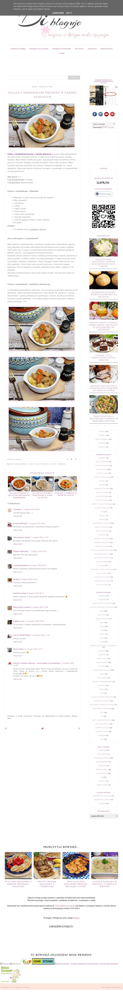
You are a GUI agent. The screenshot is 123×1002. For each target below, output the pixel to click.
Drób (102, 611)
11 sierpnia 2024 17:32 (40, 635)
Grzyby (102, 626)
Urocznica (17, 509)
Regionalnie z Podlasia (102, 795)
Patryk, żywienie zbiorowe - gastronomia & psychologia (36, 663)
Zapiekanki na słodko (102, 581)
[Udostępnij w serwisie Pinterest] (75, 459)
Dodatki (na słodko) (102, 488)
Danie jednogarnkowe (18, 464)
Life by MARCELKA (22, 635)
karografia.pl (116, 987)
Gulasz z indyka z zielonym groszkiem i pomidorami (19, 495)
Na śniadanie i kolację (101, 523)
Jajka (102, 630)
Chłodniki (102, 599)
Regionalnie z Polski (102, 799)
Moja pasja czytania (21, 607)
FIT (102, 777)
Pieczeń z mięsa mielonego (102, 681)
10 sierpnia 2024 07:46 (35, 621)
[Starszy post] (79, 728)
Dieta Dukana (102, 754)
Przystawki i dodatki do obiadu (102, 704)
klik (25, 301)
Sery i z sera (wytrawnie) (102, 720)
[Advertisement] (48, 62)
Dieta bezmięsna (102, 761)
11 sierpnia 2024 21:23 (33, 649)
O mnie (61, 53)
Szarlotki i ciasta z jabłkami (102, 569)
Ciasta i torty (101, 469)
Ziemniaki (62, 464)
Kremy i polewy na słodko (102, 504)
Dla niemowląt (102, 773)
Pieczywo (102, 685)
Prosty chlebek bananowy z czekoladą (47, 884)
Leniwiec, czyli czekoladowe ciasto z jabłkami (103, 357)
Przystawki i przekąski (102, 708)
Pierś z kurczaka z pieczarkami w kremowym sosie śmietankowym (103, 418)
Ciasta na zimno (102, 473)
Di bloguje (18, 987)
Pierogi (102, 689)
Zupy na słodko (102, 584)
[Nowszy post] (5, 728)
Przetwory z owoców (102, 557)
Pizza (103, 693)
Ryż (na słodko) (102, 561)
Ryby (102, 712)
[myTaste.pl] (15, 964)
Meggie (16, 579)
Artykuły (79, 48)
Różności (102, 447)
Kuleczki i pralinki (102, 508)
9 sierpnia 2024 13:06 (39, 607)
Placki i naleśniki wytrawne (102, 697)
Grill (102, 622)
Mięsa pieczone (42, 464)
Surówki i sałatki (102, 727)
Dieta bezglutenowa (101, 758)
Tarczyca (102, 781)
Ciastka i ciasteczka (102, 477)
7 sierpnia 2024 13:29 (39, 537)
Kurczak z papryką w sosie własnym (66, 494)
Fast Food (102, 615)
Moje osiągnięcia (102, 439)
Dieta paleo (102, 765)
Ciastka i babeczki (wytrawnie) (102, 607)
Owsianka (102, 534)
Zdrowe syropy (102, 785)
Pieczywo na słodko (102, 538)
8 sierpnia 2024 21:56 (28, 579)
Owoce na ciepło (102, 531)
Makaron (102, 651)
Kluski (102, 641)
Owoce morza (102, 677)
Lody (102, 511)
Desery (101, 484)
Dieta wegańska (102, 769)
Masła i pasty (102, 658)
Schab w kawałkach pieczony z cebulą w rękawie (104, 884)
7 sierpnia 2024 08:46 (31, 509)
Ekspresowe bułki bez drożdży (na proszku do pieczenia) (104, 294)
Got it (69, 13)
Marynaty (102, 654)
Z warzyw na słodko (102, 577)
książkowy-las (19, 621)
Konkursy (102, 435)
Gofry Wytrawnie (102, 618)
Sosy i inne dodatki (102, 724)
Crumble (102, 481)
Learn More (58, 13)
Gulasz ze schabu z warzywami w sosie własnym (42, 495)
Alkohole (102, 458)
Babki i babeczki (102, 461)
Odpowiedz (17, 516)
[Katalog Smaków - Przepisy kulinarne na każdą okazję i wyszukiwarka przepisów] (86, 964)
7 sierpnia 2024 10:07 (36, 523)
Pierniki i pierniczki (102, 542)
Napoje (102, 674)
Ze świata (102, 803)
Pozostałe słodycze (102, 554)
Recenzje (92, 48)
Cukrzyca (102, 750)
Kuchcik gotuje (19, 593)
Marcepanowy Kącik (21, 537)
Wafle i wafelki (102, 573)
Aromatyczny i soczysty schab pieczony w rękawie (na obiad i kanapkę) (103, 388)
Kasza (102, 638)
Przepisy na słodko (39, 48)
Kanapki (102, 634)
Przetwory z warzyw (102, 701)
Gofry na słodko (102, 492)
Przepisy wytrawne (62, 48)
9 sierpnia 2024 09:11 (35, 593)
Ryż (102, 716)
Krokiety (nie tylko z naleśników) (103, 645)
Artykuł (102, 431)
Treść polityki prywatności (65, 906)
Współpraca (107, 48)
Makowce (102, 515)
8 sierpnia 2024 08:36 (38, 565)
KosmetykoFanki (20, 523)
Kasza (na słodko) (102, 500)
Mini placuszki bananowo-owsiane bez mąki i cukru (75, 884)
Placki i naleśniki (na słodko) (102, 550)
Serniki (102, 565)
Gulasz (31, 464)
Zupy (102, 739)
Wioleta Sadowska (21, 551)
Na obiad (53, 464)
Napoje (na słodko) (102, 527)
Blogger (76, 918)
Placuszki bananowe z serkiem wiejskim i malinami (18, 884)
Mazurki (102, 519)
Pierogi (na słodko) (102, 546)
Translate (110, 127)
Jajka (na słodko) (102, 496)
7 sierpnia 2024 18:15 (38, 551)
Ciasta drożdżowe (102, 465)
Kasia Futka (18, 649)
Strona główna (18, 48)
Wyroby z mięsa (102, 731)
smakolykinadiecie (21, 565)
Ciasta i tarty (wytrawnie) (102, 603)
